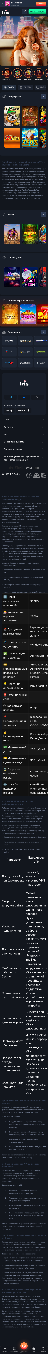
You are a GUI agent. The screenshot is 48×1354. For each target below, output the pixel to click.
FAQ (5, 434)
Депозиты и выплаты (14, 442)
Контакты (8, 427)
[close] (2, 3)
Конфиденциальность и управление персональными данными (21, 458)
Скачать (41, 4)
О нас (6, 419)
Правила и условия (13, 449)
